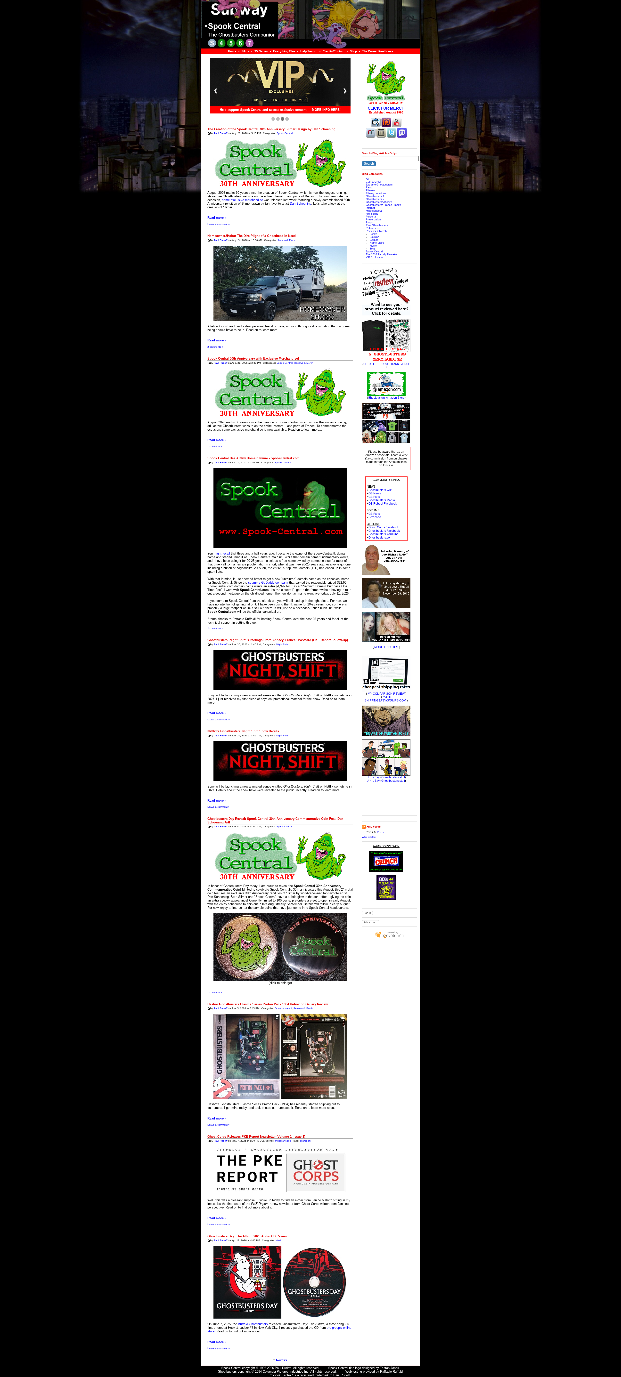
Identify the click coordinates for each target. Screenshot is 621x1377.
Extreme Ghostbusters (379, 184)
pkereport (305, 1140)
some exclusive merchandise (242, 200)
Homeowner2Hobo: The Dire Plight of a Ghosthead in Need (251, 236)
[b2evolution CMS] (389, 937)
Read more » (216, 217)
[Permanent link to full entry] (208, 133)
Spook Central (285, 133)
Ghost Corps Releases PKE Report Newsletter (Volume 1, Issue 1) (256, 1136)
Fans (292, 240)
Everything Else (284, 51)
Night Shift (282, 644)
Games (374, 239)
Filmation (371, 190)
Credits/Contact (333, 51)
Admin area (370, 922)
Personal (283, 240)
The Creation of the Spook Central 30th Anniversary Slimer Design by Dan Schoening (271, 129)
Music (279, 1240)
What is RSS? (369, 837)
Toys (373, 248)
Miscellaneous (283, 1140)
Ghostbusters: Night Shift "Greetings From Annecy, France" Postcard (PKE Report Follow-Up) (277, 640)
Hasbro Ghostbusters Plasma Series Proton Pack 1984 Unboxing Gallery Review (267, 1004)
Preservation (373, 219)
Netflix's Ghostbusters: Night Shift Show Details (243, 731)
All (367, 178)
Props (369, 222)
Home (232, 51)
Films (245, 51)
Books (373, 234)
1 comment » (214, 446)
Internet (370, 207)
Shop (353, 51)
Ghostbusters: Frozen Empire (383, 204)
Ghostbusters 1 (283, 1008)
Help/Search (308, 51)
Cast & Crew (373, 181)
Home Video (377, 242)
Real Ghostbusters (377, 225)
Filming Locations (376, 193)
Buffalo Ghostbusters (253, 1324)
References (373, 228)
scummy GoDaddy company (268, 582)
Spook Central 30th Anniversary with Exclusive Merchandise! (253, 358)
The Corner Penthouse (377, 51)
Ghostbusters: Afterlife (379, 202)
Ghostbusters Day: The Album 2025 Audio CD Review (247, 1236)
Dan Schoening (300, 203)
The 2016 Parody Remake (381, 254)
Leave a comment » (218, 224)
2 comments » (215, 347)
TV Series (261, 51)
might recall (222, 553)
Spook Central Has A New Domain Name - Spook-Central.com (253, 458)
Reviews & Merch (303, 363)
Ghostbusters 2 (375, 199)
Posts (380, 832)
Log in (367, 912)
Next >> (281, 1360)
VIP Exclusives (375, 257)
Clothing (374, 236)
